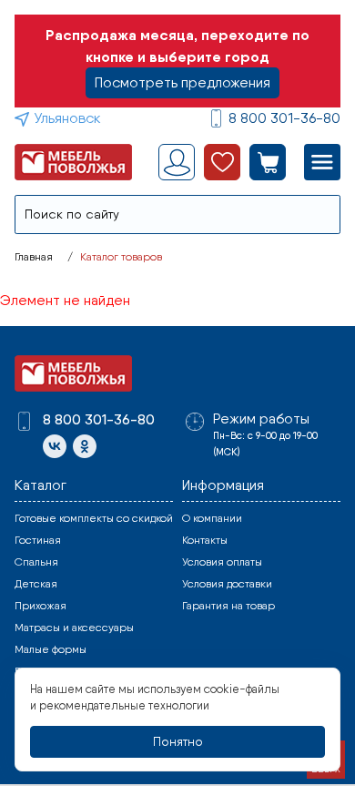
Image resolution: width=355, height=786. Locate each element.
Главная (34, 256)
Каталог (40, 485)
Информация (223, 485)
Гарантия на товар (228, 605)
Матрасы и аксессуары (74, 627)
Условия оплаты (222, 562)
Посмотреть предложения (182, 82)
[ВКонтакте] (54, 446)
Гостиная (38, 540)
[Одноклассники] (84, 446)
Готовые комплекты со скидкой (94, 518)
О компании (212, 518)
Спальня (36, 562)
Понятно (178, 741)
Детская (36, 583)
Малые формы (50, 649)
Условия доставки (227, 583)
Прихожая (40, 605)
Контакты (205, 540)
